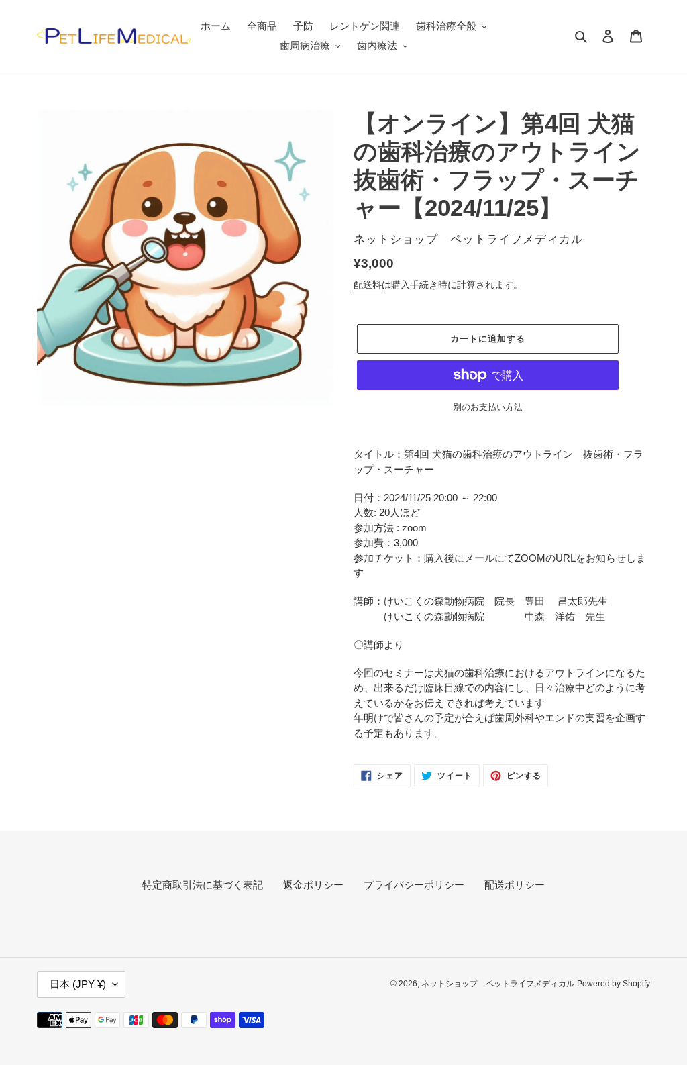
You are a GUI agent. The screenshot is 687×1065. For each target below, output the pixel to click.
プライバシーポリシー (414, 885)
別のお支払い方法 (488, 407)
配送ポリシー (514, 885)
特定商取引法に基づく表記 (202, 885)
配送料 (368, 284)
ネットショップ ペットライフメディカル (497, 983)
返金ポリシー (313, 885)
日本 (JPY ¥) (78, 984)
